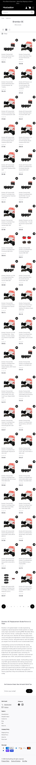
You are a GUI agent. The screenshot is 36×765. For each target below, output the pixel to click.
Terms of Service (15, 761)
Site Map (24, 761)
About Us (4, 725)
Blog (3, 721)
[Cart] (29, 7)
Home (3, 18)
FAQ (2, 723)
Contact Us (4, 718)
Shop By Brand (5, 714)
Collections (8, 18)
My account (4, 739)
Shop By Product (5, 716)
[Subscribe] (29, 691)
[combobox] (18, 12)
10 (23, 606)
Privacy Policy (5, 761)
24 (28, 606)
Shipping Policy (5, 732)
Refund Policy (5, 734)
